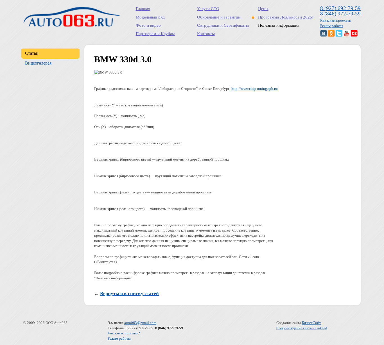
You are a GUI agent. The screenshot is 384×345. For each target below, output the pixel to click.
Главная (143, 8)
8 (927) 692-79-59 (340, 8)
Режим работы (331, 26)
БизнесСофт (311, 323)
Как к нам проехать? (124, 333)
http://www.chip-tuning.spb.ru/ (254, 88)
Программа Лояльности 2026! (285, 17)
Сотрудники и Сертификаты (223, 25)
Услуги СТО (208, 8)
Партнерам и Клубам (155, 33)
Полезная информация (278, 25)
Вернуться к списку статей (129, 293)
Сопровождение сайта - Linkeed (301, 328)
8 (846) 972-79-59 (340, 14)
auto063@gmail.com (140, 323)
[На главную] (71, 17)
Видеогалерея (38, 63)
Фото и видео (148, 25)
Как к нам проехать (335, 20)
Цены (263, 8)
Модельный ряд (150, 17)
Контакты (206, 33)
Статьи (32, 53)
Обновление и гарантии (218, 17)
